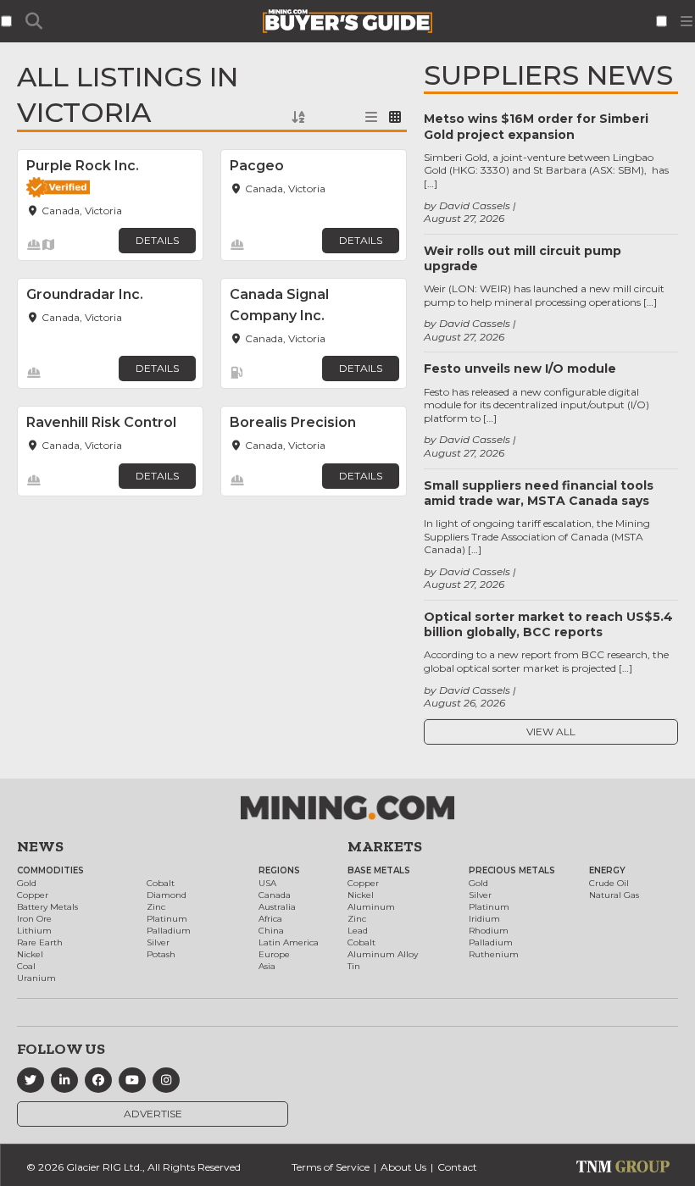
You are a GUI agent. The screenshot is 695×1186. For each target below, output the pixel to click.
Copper (32, 895)
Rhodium (489, 930)
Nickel (30, 954)
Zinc (156, 906)
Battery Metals (47, 906)
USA (267, 883)
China (271, 930)
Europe (274, 954)
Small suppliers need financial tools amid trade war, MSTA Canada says (538, 493)
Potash (161, 954)
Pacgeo (257, 166)
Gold (26, 883)
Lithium (34, 930)
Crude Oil (609, 883)
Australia (277, 906)
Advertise (153, 1113)
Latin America (289, 942)
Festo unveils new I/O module (520, 368)
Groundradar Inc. (84, 294)
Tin (354, 966)
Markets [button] (385, 846)
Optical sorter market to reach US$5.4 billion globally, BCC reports (548, 624)
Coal (26, 966)
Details (157, 240)
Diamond (166, 895)
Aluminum (371, 906)
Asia (267, 966)
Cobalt (161, 883)
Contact (457, 1167)
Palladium (169, 930)
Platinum (167, 918)
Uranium (36, 978)
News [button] (40, 846)
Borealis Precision (293, 422)
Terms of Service (331, 1167)
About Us (403, 1167)
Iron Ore (34, 918)
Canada (275, 895)
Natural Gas (614, 895)
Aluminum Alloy (383, 954)
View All (550, 731)
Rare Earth (40, 942)
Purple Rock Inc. (82, 166)
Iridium (484, 918)
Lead (358, 930)
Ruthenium (494, 954)
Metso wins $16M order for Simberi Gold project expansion (536, 126)
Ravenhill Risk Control (101, 422)
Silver (158, 942)
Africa (270, 918)
